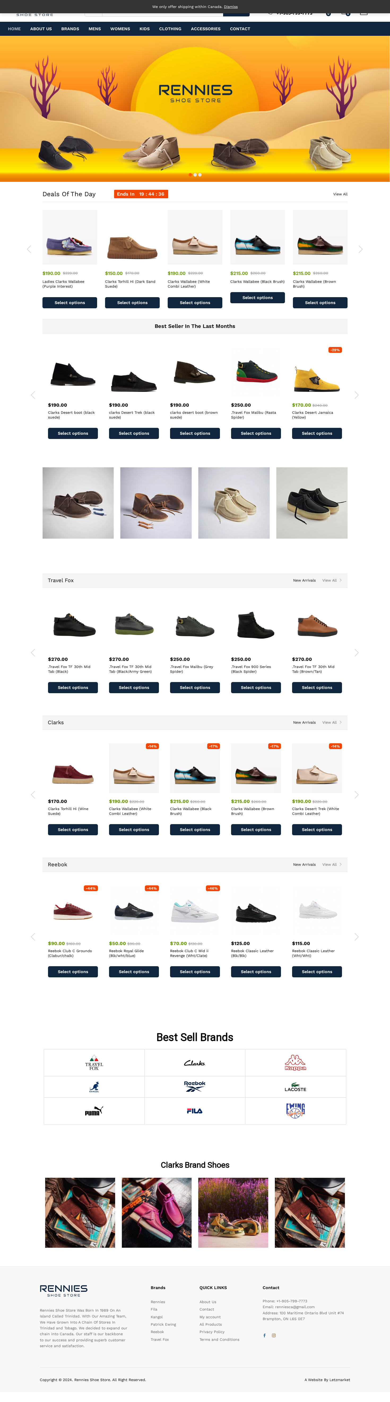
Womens (120, 29)
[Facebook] (264, 1336)
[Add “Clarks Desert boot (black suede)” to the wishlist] (79, 393)
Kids (145, 29)
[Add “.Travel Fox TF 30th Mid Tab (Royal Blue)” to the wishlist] (323, 647)
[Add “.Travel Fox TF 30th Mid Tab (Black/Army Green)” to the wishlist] (79, 647)
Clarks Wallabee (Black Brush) (257, 281)
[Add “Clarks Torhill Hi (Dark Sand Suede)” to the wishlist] (138, 261)
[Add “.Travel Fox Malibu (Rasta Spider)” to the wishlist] (262, 393)
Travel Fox (61, 580)
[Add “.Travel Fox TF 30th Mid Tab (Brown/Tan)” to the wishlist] (262, 647)
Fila (154, 1309)
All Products (211, 1324)
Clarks (56, 722)
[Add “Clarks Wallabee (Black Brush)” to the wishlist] (263, 261)
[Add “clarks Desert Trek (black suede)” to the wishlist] (140, 393)
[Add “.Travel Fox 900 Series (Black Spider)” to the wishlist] (201, 647)
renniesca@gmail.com (295, 1307)
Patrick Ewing (163, 1324)
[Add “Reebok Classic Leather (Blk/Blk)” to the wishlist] (201, 932)
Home (14, 29)
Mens (95, 29)
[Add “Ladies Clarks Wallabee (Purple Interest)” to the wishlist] (75, 261)
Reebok (57, 864)
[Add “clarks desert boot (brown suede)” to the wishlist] (201, 393)
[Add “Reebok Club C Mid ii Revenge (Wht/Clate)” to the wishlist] (140, 932)
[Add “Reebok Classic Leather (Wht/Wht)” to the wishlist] (262, 932)
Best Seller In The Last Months (195, 326)
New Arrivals (304, 580)
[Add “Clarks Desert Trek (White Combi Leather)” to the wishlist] (262, 789)
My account (210, 1317)
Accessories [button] (205, 29)
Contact (240, 29)
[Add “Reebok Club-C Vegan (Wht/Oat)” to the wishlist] (323, 932)
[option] (69, 259)
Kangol (157, 1317)
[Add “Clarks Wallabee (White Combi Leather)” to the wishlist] (201, 261)
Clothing (170, 29)
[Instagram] (274, 1335)
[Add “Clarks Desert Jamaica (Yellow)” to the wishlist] (323, 393)
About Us (41, 29)
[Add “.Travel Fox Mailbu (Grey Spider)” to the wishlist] (140, 647)
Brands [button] (70, 29)
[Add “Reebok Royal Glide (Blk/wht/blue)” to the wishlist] (79, 932)
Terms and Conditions (219, 1339)
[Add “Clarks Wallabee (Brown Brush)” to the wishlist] (326, 261)
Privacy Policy (212, 1332)
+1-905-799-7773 (291, 1301)
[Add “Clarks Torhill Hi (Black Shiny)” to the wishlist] (323, 789)
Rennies (158, 1302)
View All (340, 194)
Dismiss (231, 7)
